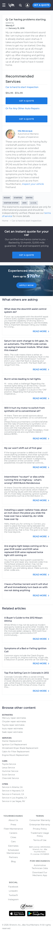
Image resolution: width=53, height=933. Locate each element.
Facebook (13, 886)
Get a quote (26, 255)
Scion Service (8, 774)
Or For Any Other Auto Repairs (22, 108)
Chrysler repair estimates (14, 721)
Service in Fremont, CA (13, 794)
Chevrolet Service (10, 778)
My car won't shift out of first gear (23, 448)
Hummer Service (10, 771)
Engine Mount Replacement (15, 755)
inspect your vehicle (33, 184)
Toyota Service (9, 764)
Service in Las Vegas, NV (13, 801)
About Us (13, 820)
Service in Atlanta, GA (12, 787)
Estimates (13, 846)
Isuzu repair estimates (12, 728)
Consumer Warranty (39, 820)
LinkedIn (13, 891)
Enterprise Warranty (39, 824)
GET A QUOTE (42, 5)
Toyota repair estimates (13, 725)
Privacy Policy (40, 828)
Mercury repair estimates (14, 718)
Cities (13, 837)
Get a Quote (26, 101)
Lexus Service (8, 767)
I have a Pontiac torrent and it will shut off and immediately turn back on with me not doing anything (26, 587)
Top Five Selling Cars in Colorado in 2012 (26, 673)
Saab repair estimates (12, 732)
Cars (13, 841)
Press (13, 824)
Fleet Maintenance (13, 828)
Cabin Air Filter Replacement (15, 751)
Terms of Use (39, 840)
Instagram (13, 899)
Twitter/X (13, 895)
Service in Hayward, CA (13, 790)
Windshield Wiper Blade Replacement (20, 748)
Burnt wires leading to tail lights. (22, 379)
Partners (13, 857)
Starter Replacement (12, 741)
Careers (13, 833)
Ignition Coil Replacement (14, 744)
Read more (40, 331)
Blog (13, 861)
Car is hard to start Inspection (22, 87)
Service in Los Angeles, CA (14, 798)
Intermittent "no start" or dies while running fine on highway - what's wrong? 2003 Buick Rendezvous (24, 480)
